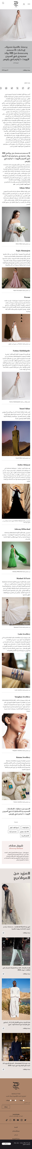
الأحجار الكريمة (25, 835)
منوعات (8, 1100)
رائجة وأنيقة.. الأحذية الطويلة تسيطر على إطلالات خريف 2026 (16, 969)
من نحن (16, 1134)
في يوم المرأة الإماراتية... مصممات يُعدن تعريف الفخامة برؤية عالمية (16, 927)
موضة (21, 1100)
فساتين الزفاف (17, 361)
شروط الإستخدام (16, 1131)
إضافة (5, 1107)
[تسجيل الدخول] (24, 4)
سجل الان (6, 1143)
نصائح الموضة (26, 827)
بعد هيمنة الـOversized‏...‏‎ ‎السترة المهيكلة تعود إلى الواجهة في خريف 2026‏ (16, 1064)
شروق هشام (16, 62)
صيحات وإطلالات (26, 70)
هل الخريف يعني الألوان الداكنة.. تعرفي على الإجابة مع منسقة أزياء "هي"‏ (16, 1023)
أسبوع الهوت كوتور (25, 184)
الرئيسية (16, 1127)
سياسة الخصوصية (16, 1138)
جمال (13, 1100)
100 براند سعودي (25, 109)
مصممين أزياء (13, 831)
